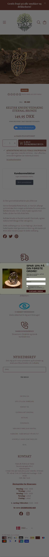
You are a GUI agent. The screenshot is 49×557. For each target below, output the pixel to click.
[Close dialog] (48, 264)
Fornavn (28, 277)
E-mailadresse (29, 281)
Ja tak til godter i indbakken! (36, 291)
